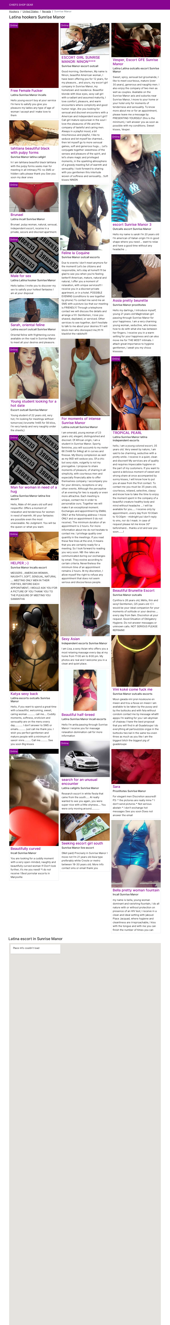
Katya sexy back (24, 694)
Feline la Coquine (75, 253)
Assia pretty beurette (130, 300)
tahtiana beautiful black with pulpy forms (30, 150)
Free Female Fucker (27, 90)
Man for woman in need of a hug (34, 489)
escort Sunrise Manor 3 (132, 224)
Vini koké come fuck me (132, 689)
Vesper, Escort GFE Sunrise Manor (135, 62)
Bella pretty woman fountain (136, 890)
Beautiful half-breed (78, 715)
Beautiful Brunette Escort (134, 590)
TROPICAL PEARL (127, 433)
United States (31, 11)
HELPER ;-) (20, 563)
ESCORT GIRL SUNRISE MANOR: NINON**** (81, 59)
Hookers (14, 11)
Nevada (46, 11)
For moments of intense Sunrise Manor (81, 421)
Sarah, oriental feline (28, 325)
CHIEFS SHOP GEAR (21, 4)
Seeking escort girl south (82, 843)
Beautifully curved (26, 848)
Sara (116, 786)
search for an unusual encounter (79, 782)
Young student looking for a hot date (33, 403)
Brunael (17, 215)
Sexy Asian (71, 639)
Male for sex (21, 276)
